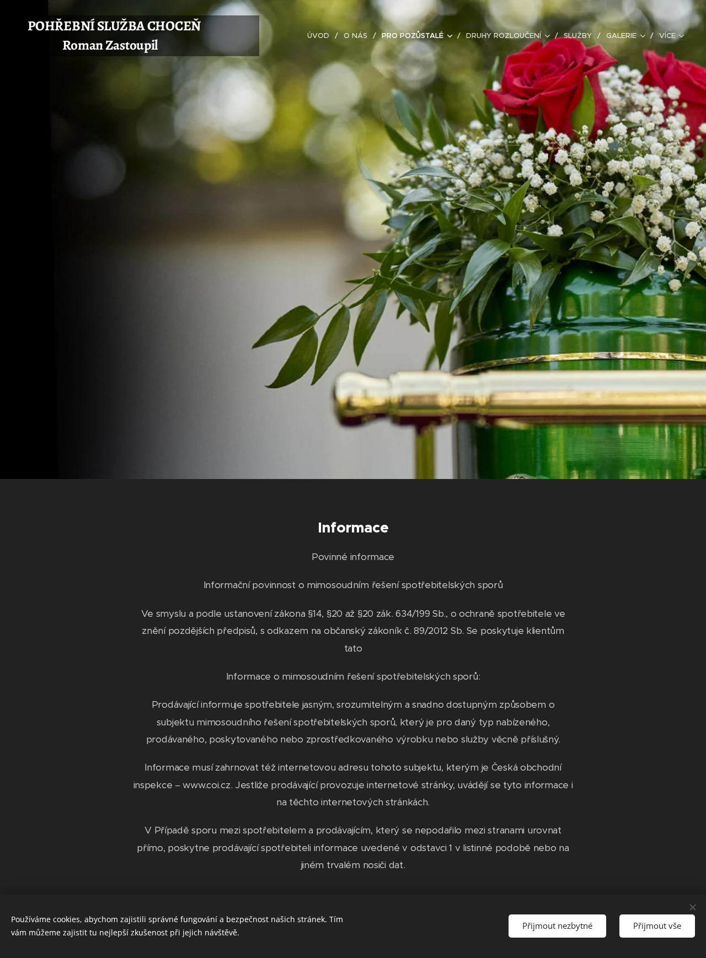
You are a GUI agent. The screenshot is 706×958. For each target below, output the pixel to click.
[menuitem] (321, 36)
